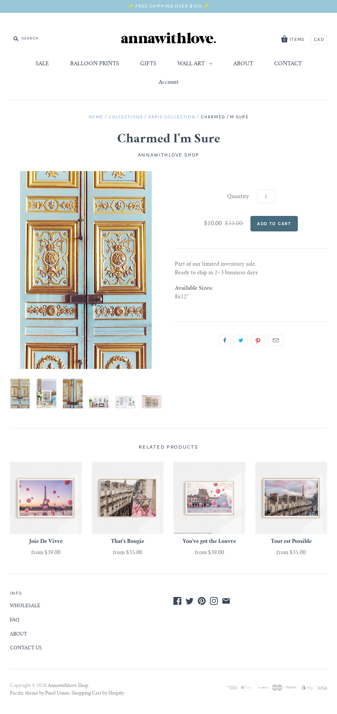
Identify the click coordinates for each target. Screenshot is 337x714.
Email (275, 340)
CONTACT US (26, 648)
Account (169, 82)
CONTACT (288, 64)
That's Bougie (127, 541)
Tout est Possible (291, 541)
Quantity (238, 196)
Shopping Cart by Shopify (97, 693)
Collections (126, 117)
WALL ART (191, 64)
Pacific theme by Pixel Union (39, 693)
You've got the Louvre (209, 541)
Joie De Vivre (46, 541)
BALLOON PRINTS (94, 64)
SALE (42, 64)
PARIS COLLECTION (171, 117)
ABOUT (243, 64)
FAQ (14, 620)
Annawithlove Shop (168, 155)
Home (96, 117)
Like (225, 340)
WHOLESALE (25, 606)
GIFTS (148, 64)
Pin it (258, 340)
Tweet (241, 340)
